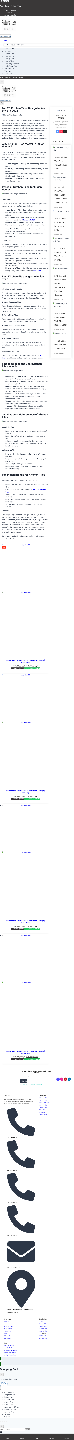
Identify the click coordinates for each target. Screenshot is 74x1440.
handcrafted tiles (29, 220)
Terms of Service (9, 1326)
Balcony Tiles (9, 59)
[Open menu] (2, 82)
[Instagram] (3, 2)
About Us (6, 1321)
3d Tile (41, 1321)
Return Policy (8, 1331)
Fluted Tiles (42, 1336)
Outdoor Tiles (43, 1324)
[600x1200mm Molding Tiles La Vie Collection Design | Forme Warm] (25, 859)
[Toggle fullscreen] (2, 1421)
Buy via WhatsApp (33, 668)
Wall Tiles (42, 1110)
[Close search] (2, 1426)
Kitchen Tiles (9, 54)
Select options (18, 668)
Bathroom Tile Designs (10, 1350)
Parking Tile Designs (10, 1355)
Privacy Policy (8, 1328)
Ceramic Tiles (43, 1114)
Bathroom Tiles (10, 49)
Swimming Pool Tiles (12, 64)
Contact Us (9, 12)
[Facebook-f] (57, 131)
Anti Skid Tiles (43, 1338)
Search (28, 1429)
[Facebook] (1, 2)
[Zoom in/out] (0, 1421)
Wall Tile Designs (9, 1348)
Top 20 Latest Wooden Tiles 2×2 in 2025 (60, 345)
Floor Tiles (42, 1112)
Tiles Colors (7, 1338)
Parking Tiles (9, 61)
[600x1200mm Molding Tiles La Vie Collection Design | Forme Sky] (25, 729)
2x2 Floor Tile (43, 1328)
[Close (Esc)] (6, 1421)
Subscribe (24, 1081)
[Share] (4, 1421)
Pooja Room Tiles (11, 66)
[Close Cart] (2, 1374)
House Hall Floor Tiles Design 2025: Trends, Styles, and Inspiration (60, 195)
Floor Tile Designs (9, 1345)
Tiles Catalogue (10, 10)
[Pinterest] (7, 2)
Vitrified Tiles (43, 1107)
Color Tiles (8, 73)
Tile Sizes (8, 71)
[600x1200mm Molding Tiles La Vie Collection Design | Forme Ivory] (25, 990)
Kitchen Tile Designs (10, 1352)
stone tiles (37, 270)
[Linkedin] (5, 2)
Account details (10, 15)
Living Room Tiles (11, 51)
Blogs (5, 1333)
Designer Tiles (43, 1331)
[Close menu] (0, 1388)
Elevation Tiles (10, 68)
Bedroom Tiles (10, 56)
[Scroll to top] (2, 1384)
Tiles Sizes (7, 1336)
